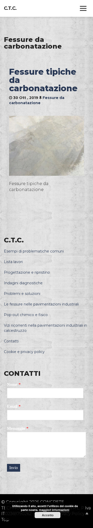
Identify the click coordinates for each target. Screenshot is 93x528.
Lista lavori (13, 261)
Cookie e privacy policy (24, 351)
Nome (12, 384)
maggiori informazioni (54, 510)
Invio (13, 467)
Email (12, 406)
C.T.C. (10, 8)
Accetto (47, 515)
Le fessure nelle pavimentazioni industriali (41, 304)
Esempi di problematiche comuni (34, 251)
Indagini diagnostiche (23, 283)
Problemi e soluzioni (22, 293)
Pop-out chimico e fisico (26, 314)
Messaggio (16, 428)
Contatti (11, 341)
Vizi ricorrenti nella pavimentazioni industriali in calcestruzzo (45, 328)
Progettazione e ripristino (27, 272)
